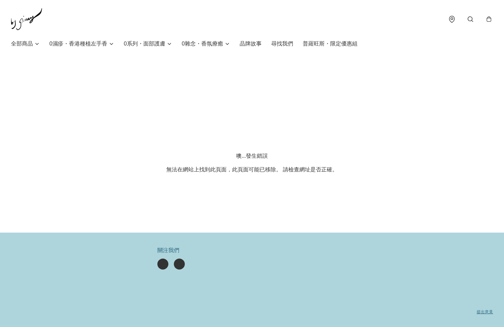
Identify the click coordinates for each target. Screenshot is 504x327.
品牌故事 (251, 44)
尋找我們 (282, 44)
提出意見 (485, 312)
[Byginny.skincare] (26, 19)
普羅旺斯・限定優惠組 (330, 44)
